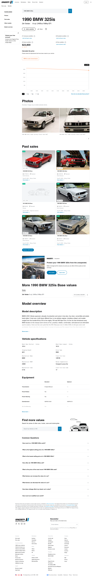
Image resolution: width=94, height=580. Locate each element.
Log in (86, 2)
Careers (66, 545)
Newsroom (66, 547)
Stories (33, 550)
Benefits (49, 543)
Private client (18, 557)
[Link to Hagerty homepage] (22, 520)
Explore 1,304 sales (28, 250)
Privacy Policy (72, 527)
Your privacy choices (53, 574)
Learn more (62, 272)
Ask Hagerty (50, 541)
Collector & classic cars (20, 547)
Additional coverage (19, 563)
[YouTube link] (24, 523)
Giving (65, 552)
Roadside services (51, 554)
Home (65, 538)
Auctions (33, 538)
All (32, 552)
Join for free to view (27, 38)
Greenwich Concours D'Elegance (54, 566)
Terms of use (75, 574)
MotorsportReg (35, 561)
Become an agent (18, 568)
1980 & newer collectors (20, 545)
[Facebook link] (16, 523)
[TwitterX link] (19, 523)
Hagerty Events (51, 561)
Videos (33, 548)
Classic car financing (19, 561)
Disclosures (65, 574)
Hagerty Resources (35, 559)
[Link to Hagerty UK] (21, 574)
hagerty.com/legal (50, 506)
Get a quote (51, 272)
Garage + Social (35, 557)
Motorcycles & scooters (20, 552)
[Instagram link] (21, 523)
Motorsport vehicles (19, 554)
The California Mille (52, 564)
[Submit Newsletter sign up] (77, 524)
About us (66, 540)
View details (25, 180)
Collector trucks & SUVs (20, 548)
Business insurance (19, 559)
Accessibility (60, 574)
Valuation (50, 540)
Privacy (66, 559)
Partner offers (51, 545)
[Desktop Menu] (91, 2)
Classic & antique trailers (20, 550)
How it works (34, 543)
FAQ (65, 557)
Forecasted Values (71, 505)
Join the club (50, 538)
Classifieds (34, 540)
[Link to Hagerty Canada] (18, 574)
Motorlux (50, 568)
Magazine (50, 547)
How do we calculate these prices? (80, 94)
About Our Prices (50, 503)
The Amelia (50, 562)
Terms (65, 561)
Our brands (66, 543)
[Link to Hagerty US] (16, 574)
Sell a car (33, 541)
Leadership (66, 541)
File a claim (17, 540)
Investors (66, 550)
